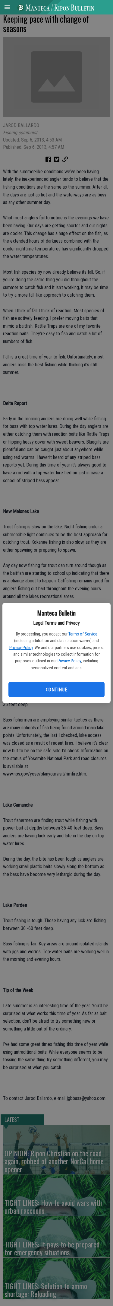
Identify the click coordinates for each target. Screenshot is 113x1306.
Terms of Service (82, 634)
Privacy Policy (21, 647)
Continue (56, 690)
